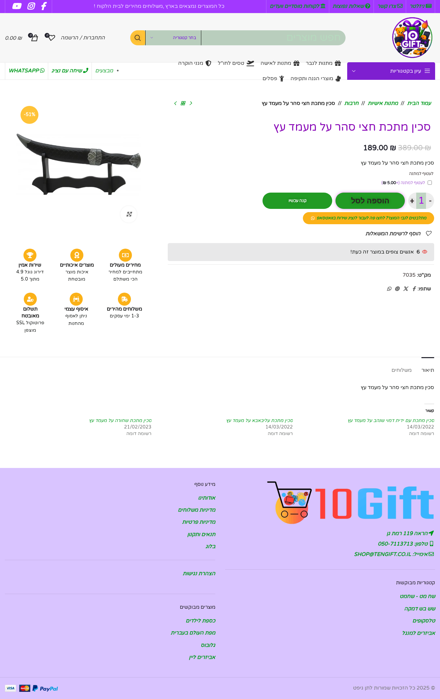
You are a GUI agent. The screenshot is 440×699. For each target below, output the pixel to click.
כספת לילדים (200, 621)
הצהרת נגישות (199, 573)
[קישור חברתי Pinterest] (397, 289)
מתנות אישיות (383, 103)
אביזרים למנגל (418, 633)
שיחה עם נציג (67, 70)
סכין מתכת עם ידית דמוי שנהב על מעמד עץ (391, 420)
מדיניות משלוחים (196, 510)
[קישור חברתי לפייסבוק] (414, 289)
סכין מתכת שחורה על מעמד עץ (120, 420)
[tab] (427, 367)
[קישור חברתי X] (405, 289)
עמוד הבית (419, 103)
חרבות (351, 103)
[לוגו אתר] (412, 37)
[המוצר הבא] (175, 104)
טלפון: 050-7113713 (403, 544)
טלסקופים (423, 621)
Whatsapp (24, 70)
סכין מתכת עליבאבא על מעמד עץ (259, 420)
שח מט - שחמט (417, 596)
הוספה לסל (370, 201)
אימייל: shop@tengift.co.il (391, 554)
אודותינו (206, 498)
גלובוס (208, 645)
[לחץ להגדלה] (129, 214)
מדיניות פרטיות (198, 522)
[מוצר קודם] (190, 104)
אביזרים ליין (202, 657)
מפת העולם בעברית (193, 633)
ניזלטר (417, 6)
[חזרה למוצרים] (183, 104)
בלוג (210, 546)
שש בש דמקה (419, 608)
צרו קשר (387, 6)
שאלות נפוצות (349, 6)
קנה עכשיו (297, 200)
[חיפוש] (137, 37)
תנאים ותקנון (201, 534)
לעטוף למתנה (403, 182)
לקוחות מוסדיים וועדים (295, 6)
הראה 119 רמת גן (408, 533)
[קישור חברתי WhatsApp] (389, 289)
